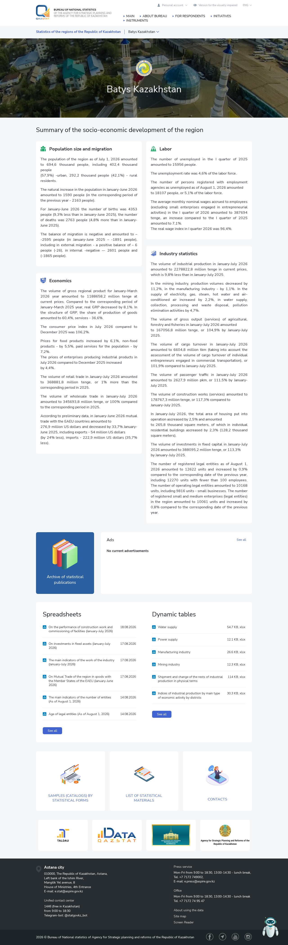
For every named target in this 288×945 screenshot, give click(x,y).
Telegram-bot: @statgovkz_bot (65, 915)
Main (130, 16)
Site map (180, 916)
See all (241, 540)
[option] (63, 835)
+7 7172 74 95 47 (192, 901)
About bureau (155, 16)
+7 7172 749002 (191, 877)
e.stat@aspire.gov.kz (69, 891)
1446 (47, 906)
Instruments (137, 20)
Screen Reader (184, 922)
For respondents (190, 16)
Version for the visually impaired (218, 5)
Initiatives (222, 16)
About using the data (188, 910)
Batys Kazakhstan (141, 32)
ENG (245, 5)
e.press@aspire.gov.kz (199, 881)
